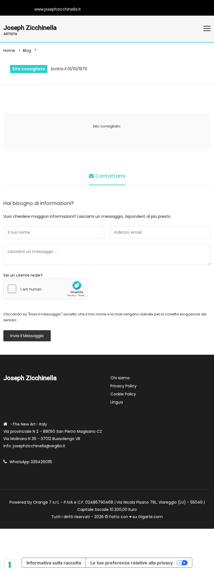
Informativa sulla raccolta (53, 563)
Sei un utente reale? (23, 275)
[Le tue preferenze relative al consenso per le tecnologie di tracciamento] (9, 564)
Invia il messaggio (27, 336)
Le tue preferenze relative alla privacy (131, 563)
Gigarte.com (150, 517)
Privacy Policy (123, 386)
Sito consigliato (28, 69)
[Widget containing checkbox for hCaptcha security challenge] (45, 289)
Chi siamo (120, 378)
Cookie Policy (123, 394)
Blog (27, 50)
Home (9, 50)
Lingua (116, 402)
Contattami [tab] (109, 175)
